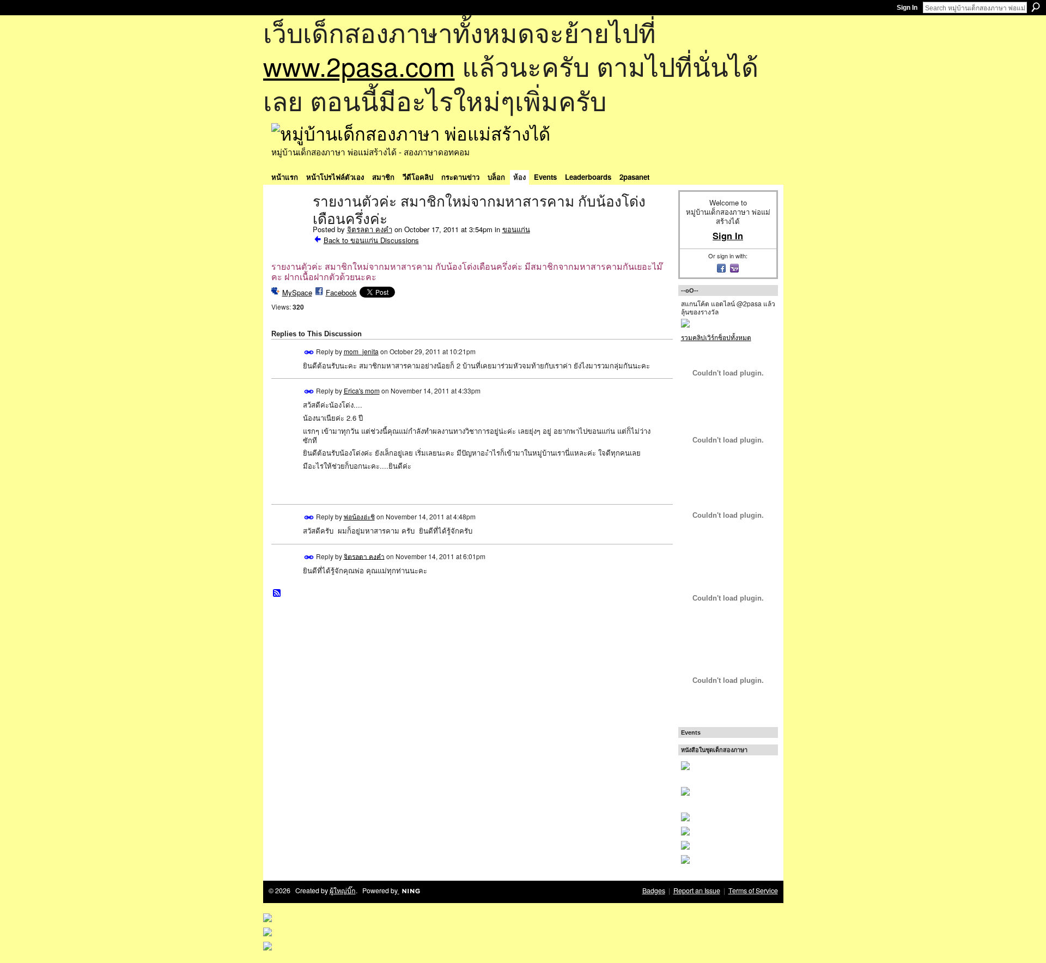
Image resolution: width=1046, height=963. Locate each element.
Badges (653, 890)
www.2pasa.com (359, 65)
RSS (277, 593)
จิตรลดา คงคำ (369, 229)
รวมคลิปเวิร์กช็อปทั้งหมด (716, 337)
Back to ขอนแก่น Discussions (371, 240)
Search (1035, 7)
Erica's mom (362, 390)
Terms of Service (753, 890)
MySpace (297, 292)
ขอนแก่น (516, 229)
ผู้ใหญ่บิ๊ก (343, 890)
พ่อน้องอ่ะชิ (359, 516)
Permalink (309, 352)
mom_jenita (361, 351)
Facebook (341, 292)
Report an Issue (696, 890)
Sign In (907, 7)
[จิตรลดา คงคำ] (288, 224)
